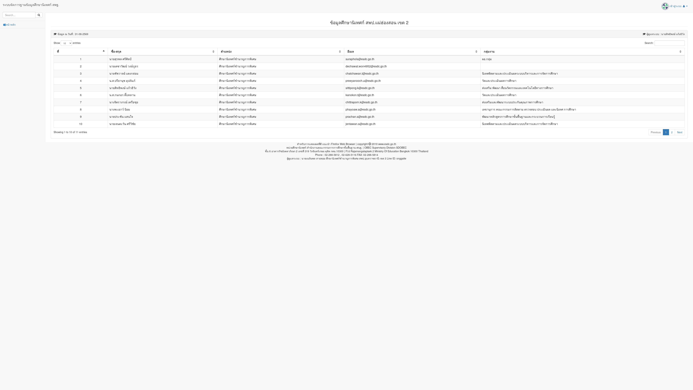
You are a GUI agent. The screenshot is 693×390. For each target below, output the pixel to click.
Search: (649, 43)
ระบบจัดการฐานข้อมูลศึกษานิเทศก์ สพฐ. (31, 4)
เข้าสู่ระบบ (675, 6)
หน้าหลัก (11, 24)
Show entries (67, 43)
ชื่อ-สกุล (116, 51)
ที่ (58, 51)
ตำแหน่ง (226, 51)
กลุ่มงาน (489, 51)
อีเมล (350, 51)
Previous (656, 132)
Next (679, 132)
